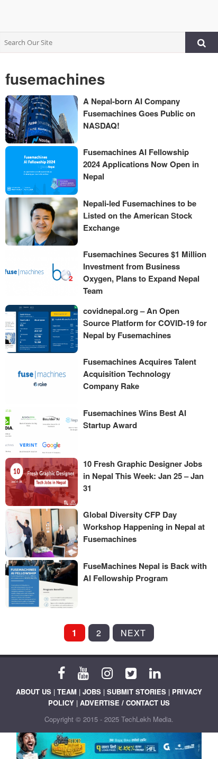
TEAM (67, 691)
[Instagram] (107, 672)
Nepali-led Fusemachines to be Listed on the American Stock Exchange (139, 215)
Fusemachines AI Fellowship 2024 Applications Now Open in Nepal (141, 164)
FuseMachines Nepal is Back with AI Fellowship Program (145, 572)
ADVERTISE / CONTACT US (125, 703)
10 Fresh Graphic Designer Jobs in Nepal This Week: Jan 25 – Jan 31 (143, 476)
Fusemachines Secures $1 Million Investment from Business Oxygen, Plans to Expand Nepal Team (144, 272)
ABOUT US (33, 691)
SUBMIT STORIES (136, 691)
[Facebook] (61, 672)
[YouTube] (83, 672)
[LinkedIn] (154, 672)
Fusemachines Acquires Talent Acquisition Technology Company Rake (139, 374)
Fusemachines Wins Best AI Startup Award (134, 419)
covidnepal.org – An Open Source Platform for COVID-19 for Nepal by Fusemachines (145, 323)
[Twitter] (131, 672)
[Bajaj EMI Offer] (109, 746)
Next (133, 633)
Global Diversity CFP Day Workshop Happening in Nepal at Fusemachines (144, 527)
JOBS (92, 691)
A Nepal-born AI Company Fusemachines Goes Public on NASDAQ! (139, 113)
